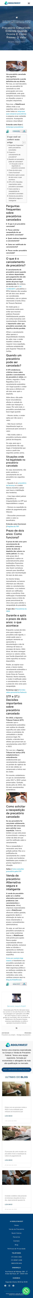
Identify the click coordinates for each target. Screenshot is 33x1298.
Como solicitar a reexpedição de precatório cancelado (16, 191)
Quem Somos (16, 1233)
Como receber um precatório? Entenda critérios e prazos (14, 1145)
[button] (28, 3)
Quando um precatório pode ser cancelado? (16, 160)
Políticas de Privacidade (17, 1249)
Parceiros (16, 1237)
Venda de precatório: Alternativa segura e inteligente (16, 198)
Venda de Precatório (16, 1229)
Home (16, 1225)
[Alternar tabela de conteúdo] (23, 142)
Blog (16, 1245)
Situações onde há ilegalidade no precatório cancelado (18, 166)
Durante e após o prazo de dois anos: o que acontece (16, 177)
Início (4, 21)
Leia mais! (8, 1116)
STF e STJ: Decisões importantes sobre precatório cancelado (16, 184)
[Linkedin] (16, 1028)
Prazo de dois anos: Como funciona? (15, 171)
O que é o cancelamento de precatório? (14, 154)
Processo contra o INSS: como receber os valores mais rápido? (16, 1101)
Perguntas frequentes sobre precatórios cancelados (15, 147)
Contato (16, 1241)
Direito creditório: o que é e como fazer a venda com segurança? (16, 1190)
